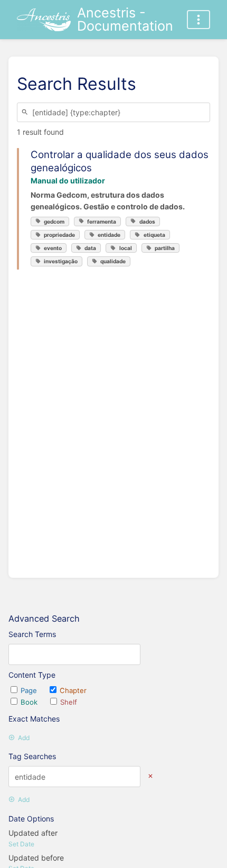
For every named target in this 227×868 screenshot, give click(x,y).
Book (30, 702)
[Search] (26, 112)
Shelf (68, 702)
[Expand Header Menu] (198, 19)
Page (30, 690)
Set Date (21, 844)
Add (24, 738)
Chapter (73, 690)
